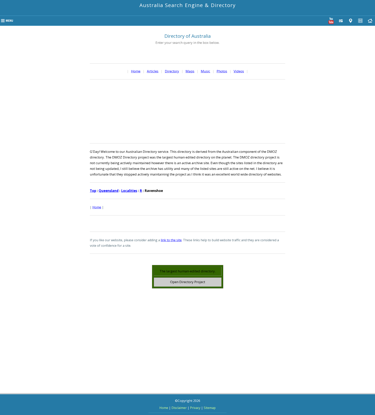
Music (205, 71)
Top (93, 190)
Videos (239, 71)
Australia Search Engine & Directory (187, 5)
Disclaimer (179, 408)
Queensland (109, 190)
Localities (129, 190)
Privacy (195, 408)
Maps (190, 71)
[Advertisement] (187, 110)
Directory (172, 71)
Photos (222, 71)
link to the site (171, 240)
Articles (152, 71)
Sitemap (210, 408)
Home (135, 71)
